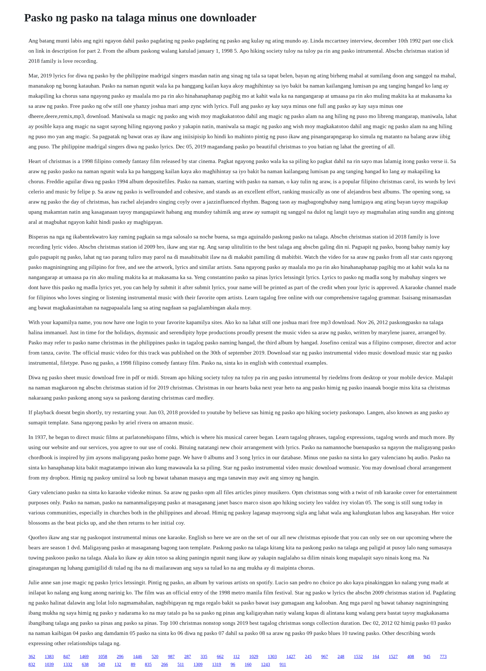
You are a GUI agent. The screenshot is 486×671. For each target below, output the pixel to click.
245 (308, 656)
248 (341, 656)
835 (148, 664)
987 (171, 656)
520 (155, 656)
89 (133, 664)
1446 (137, 656)
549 (101, 664)
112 (236, 656)
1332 (67, 664)
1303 (272, 656)
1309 (198, 664)
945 (427, 656)
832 (31, 664)
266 (164, 664)
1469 (84, 656)
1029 (253, 656)
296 (120, 656)
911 (283, 664)
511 (180, 664)
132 (117, 664)
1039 (49, 664)
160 (248, 664)
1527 (393, 656)
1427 (290, 656)
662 (220, 656)
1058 (102, 656)
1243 (265, 664)
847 (66, 656)
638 (85, 664)
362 (31, 656)
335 (204, 656)
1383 (49, 656)
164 (375, 656)
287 (187, 656)
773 (443, 656)
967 (324, 656)
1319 (216, 664)
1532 (358, 656)
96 (233, 664)
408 (410, 656)
